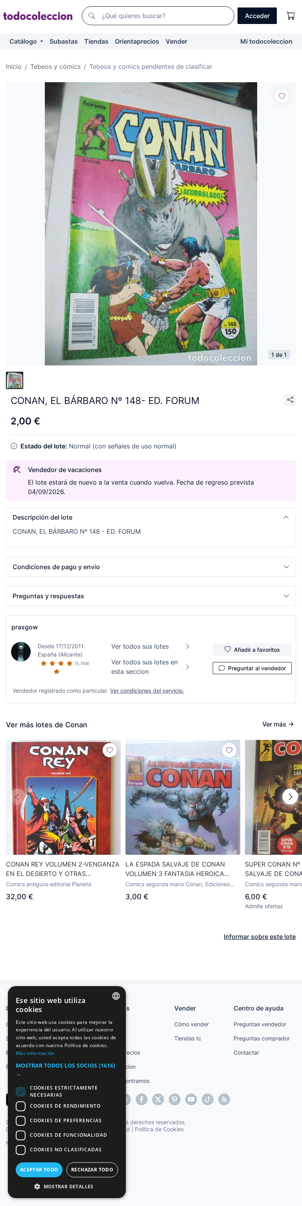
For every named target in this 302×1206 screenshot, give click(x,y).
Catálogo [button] (24, 41)
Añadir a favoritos (257, 649)
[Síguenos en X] (158, 1099)
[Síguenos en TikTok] (208, 1099)
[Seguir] (282, 96)
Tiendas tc (187, 1038)
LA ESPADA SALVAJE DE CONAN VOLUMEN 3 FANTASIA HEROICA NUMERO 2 (175, 869)
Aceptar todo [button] (39, 1169)
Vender (176, 41)
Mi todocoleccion (266, 41)
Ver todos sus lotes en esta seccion (144, 666)
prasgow (24, 627)
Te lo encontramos (125, 1080)
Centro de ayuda (259, 1008)
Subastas (64, 41)
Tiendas (96, 41)
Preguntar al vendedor (257, 668)
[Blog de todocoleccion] (224, 1099)
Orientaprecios (137, 41)
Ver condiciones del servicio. (147, 690)
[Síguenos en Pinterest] (174, 1099)
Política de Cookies (159, 1129)
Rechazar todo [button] (92, 1169)
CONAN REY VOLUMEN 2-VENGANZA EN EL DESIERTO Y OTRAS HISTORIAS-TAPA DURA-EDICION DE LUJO (63, 869)
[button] (151, 517)
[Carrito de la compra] (291, 16)
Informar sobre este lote (260, 936)
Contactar (246, 1052)
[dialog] (67, 1092)
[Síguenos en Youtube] (191, 1099)
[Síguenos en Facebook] (141, 1099)
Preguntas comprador (262, 1038)
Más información (35, 1053)
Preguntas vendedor (260, 1024)
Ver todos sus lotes (140, 646)
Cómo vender (191, 1024)
